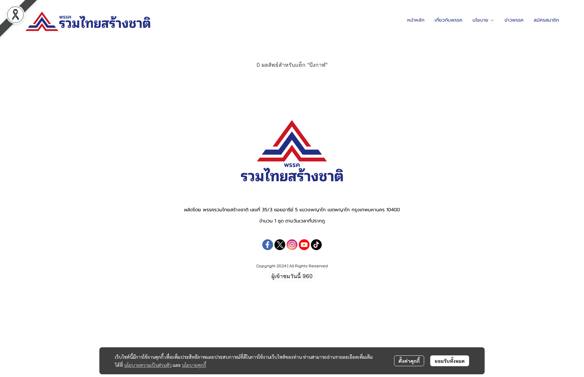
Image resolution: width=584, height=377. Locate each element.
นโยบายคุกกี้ (194, 365)
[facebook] (267, 244)
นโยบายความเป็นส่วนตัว (148, 365)
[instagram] (292, 244)
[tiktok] (316, 244)
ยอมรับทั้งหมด (450, 361)
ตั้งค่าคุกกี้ (409, 361)
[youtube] (304, 244)
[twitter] (279, 244)
